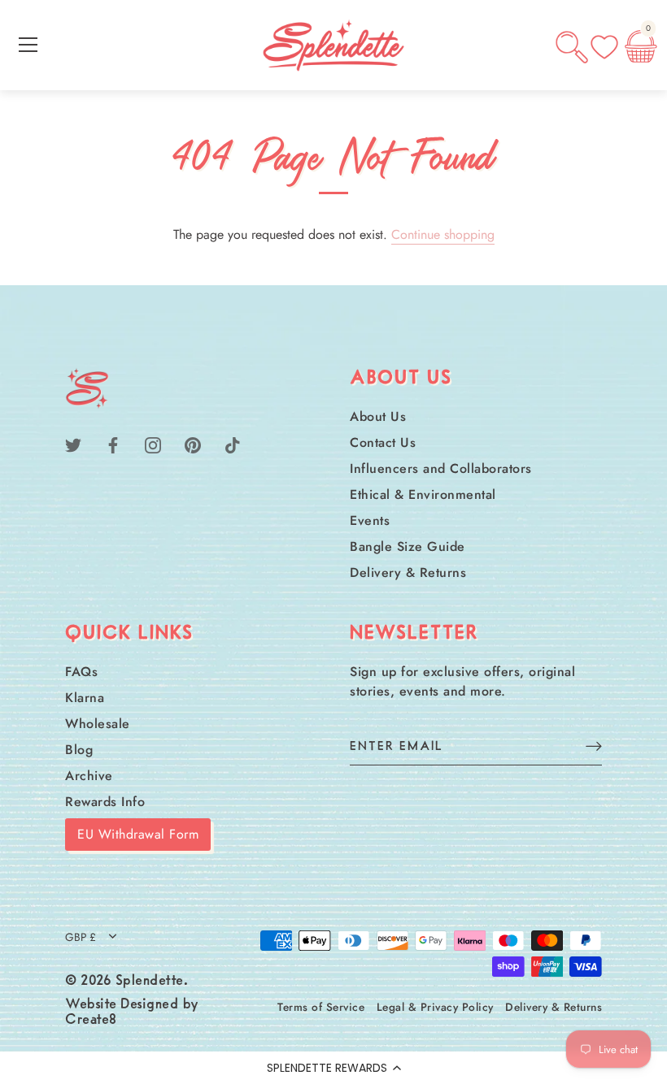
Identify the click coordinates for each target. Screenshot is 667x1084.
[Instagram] (153, 444)
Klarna (84, 697)
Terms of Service (320, 1007)
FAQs (81, 671)
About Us (378, 416)
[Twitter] (73, 444)
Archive (89, 775)
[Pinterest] (193, 444)
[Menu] (28, 45)
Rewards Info (105, 801)
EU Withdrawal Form (137, 834)
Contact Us (383, 442)
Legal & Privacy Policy (435, 1007)
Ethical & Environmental (423, 494)
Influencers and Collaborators (441, 468)
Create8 (91, 1020)
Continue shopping (443, 234)
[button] (333, 1067)
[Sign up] (594, 745)
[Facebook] (113, 444)
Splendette (150, 981)
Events (370, 520)
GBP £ (80, 937)
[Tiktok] (233, 444)
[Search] (572, 47)
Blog (79, 749)
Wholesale (97, 723)
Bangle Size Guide (407, 546)
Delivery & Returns (408, 572)
